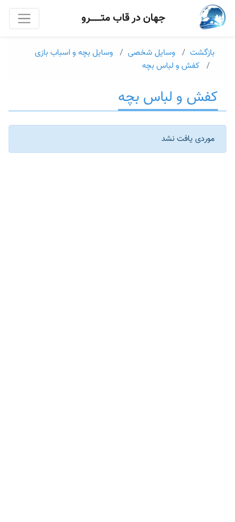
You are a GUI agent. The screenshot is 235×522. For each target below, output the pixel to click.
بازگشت (202, 52)
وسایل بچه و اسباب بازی (74, 52)
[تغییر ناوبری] (24, 18)
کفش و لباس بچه (171, 65)
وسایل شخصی (151, 52)
